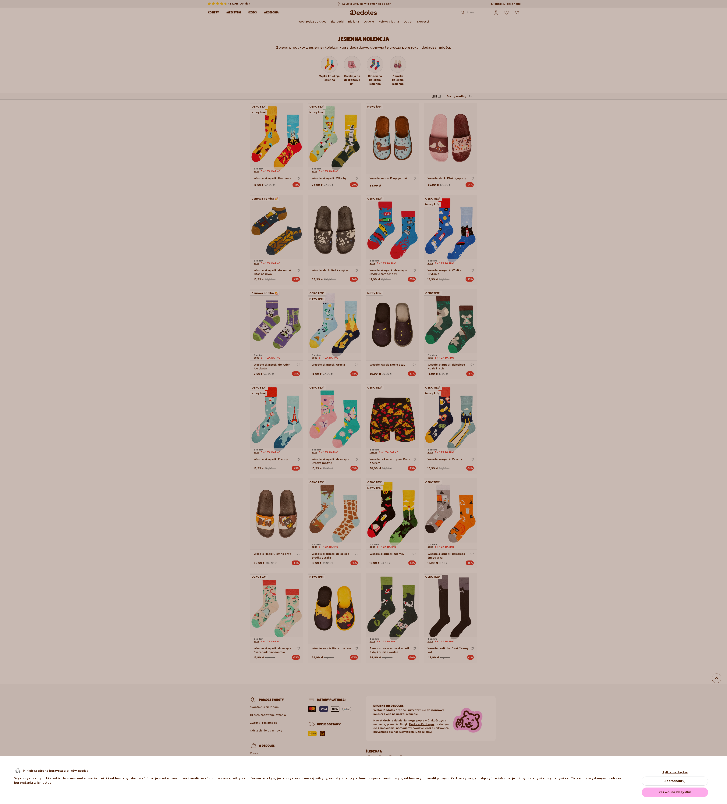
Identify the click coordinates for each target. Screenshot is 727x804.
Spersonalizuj (675, 781)
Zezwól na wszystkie (675, 792)
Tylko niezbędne (675, 772)
